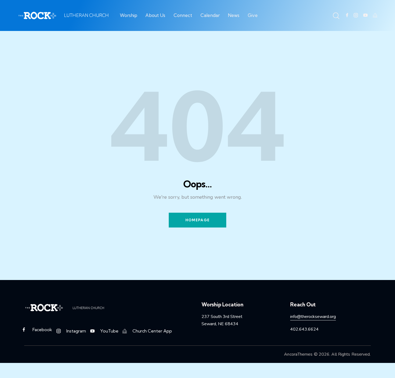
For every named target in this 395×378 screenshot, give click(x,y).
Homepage (197, 220)
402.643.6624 (304, 329)
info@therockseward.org (313, 317)
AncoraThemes (298, 354)
